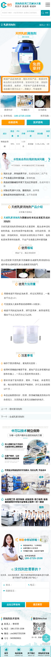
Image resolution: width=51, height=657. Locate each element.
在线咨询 (13, 122)
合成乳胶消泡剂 (16, 417)
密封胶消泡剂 (15, 409)
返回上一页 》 (45, 25)
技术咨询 (38, 122)
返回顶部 (46, 639)
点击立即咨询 (13, 604)
